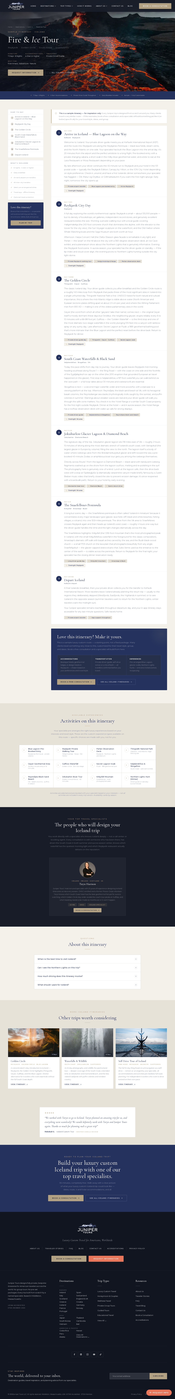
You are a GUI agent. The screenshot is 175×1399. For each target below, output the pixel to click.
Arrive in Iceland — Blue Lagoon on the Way (24, 118)
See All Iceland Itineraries (115, 682)
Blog (130, 6)
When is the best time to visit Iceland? (57, 959)
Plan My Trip (25, 223)
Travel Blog (140, 1306)
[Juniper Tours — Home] (87, 1228)
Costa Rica (64, 1331)
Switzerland (81, 1296)
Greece (62, 1302)
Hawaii (79, 1331)
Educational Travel (105, 1315)
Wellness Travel (104, 1301)
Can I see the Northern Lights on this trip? (59, 967)
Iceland (30, 27)
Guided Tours (103, 1310)
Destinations (47, 6)
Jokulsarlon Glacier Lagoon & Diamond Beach (26, 143)
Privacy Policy (137, 1248)
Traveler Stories (54, 1248)
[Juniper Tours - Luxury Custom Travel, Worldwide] (16, 5)
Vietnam (63, 1324)
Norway (79, 1308)
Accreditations (115, 1248)
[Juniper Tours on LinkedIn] (81, 1354)
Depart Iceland (20, 155)
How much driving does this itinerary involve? (60, 976)
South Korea (65, 1321)
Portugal (63, 1311)
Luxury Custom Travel (106, 1291)
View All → (102, 1321)
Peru (61, 1334)
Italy (61, 1296)
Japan (62, 1318)
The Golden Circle (21, 130)
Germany (80, 1305)
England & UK (82, 1299)
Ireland (62, 1292)
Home (33, 6)
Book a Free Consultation (75, 682)
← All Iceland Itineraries (63, 73)
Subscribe (158, 1376)
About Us (100, 6)
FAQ (71, 1248)
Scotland (63, 1299)
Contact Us (117, 6)
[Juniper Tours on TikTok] (100, 1354)
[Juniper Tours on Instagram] (87, 1354)
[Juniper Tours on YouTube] (94, 1354)
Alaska (62, 1337)
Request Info (161, 1393)
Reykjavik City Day (21, 124)
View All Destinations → (82, 1336)
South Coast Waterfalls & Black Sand (24, 136)
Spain (78, 1292)
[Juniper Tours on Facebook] (74, 1354)
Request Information (24, 73)
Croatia (79, 1302)
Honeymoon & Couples (107, 1296)
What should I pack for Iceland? (53, 985)
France (62, 1308)
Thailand (80, 1318)
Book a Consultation (155, 6)
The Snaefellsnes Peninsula (25, 149)
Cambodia (81, 1321)
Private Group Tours (106, 1306)
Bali (77, 1324)
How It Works (84, 6)
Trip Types (65, 6)
